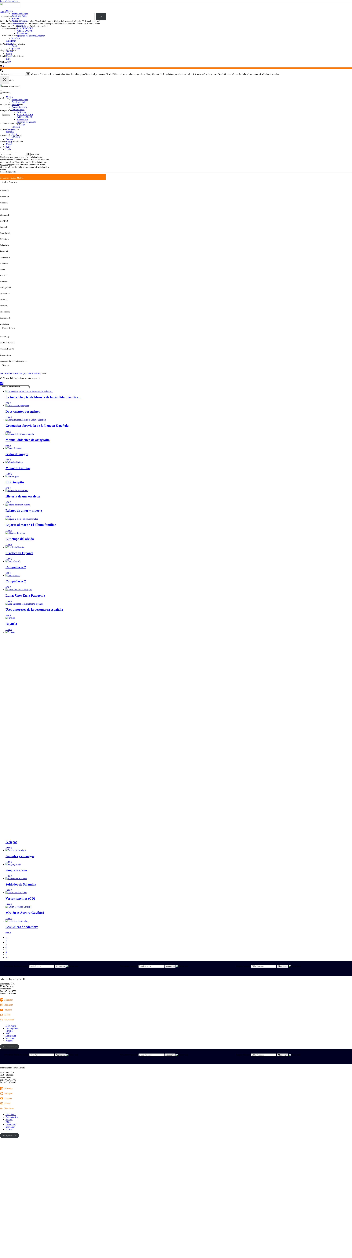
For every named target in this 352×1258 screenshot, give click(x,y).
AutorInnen (11, 41)
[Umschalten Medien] (48, 97)
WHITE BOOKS (24, 31)
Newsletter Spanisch (129, 966)
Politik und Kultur (19, 16)
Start (2, 373)
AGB (8, 1033)
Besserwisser (22, 33)
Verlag (9, 53)
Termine (9, 51)
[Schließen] (4, 80)
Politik (14, 46)
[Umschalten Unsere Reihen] (48, 109)
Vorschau (16, 38)
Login (8, 61)
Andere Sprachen (19, 21)
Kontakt (9, 56)
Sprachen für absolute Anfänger (31, 36)
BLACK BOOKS (25, 28)
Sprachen (16, 48)
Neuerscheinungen (20, 13)
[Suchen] (1, 71)
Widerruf (9, 1041)
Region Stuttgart (243, 966)
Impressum (10, 1038)
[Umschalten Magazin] (48, 132)
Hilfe (8, 59)
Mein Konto (11, 1026)
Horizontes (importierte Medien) (27, 373)
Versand (9, 1031)
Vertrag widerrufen (9, 1047)
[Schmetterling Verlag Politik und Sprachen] (176, 4)
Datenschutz (11, 1036)
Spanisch (15, 18)
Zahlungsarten (12, 1028)
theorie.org (21, 26)
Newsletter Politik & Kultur (16, 966)
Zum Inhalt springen (9, 1)
